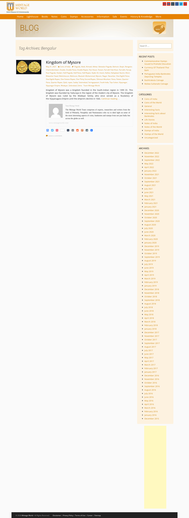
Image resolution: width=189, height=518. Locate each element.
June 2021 (149, 192)
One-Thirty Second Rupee (86, 79)
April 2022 (149, 167)
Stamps (74, 16)
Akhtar (95, 66)
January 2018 (150, 329)
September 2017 (152, 343)
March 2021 (149, 199)
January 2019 (150, 285)
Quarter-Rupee (56, 82)
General (148, 106)
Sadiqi (75, 82)
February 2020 (151, 239)
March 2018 (149, 321)
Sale (115, 16)
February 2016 (151, 411)
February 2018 (151, 325)
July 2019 (148, 264)
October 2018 (150, 296)
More (158, 16)
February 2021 (151, 203)
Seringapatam (93, 82)
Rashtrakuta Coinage (154, 80)
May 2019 (148, 271)
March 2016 (149, 408)
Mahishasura (64, 76)
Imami (101, 73)
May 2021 (148, 196)
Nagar (104, 76)
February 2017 (151, 368)
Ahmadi (89, 66)
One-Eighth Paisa (122, 76)
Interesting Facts (152, 109)
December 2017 (151, 332)
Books (45, 16)
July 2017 (148, 350)
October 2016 (150, 382)
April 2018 (149, 318)
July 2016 (148, 393)
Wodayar (64, 85)
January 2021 (150, 206)
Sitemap (97, 515)
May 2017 (148, 357)
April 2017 (149, 361)
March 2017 (149, 364)
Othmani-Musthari (103, 79)
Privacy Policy (68, 515)
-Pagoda (77, 66)
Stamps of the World (153, 134)
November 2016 (151, 379)
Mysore (99, 76)
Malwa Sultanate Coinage (156, 83)
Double (62, 70)
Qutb (65, 82)
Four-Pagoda (51, 73)
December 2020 (151, 210)
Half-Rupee (86, 73)
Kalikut (107, 73)
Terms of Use (80, 515)
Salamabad (83, 82)
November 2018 (151, 293)
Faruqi (128, 70)
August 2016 (150, 390)
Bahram (116, 66)
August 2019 (150, 260)
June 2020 (149, 232)
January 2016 (150, 415)
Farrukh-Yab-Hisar (111, 70)
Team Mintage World (91, 85)
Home (20, 16)
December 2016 (151, 375)
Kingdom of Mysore (63, 62)
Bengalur (128, 66)
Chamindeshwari (52, 70)
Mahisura (73, 76)
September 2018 (152, 300)
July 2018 (148, 307)
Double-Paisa (71, 70)
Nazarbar (111, 76)
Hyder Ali (95, 73)
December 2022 (151, 153)
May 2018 (148, 314)
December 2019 (151, 246)
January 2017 (150, 372)
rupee (70, 82)
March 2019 (149, 278)
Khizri (127, 73)
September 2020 (152, 221)
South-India (104, 82)
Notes (54, 16)
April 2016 (149, 404)
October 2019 (150, 253)
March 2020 (149, 235)
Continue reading (111, 98)
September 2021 (152, 181)
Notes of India (150, 123)
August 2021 (150, 185)
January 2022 (150, 170)
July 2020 (148, 228)
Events (123, 16)
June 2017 (149, 354)
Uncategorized (151, 137)
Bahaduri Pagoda (105, 66)
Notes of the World (153, 127)
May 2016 (148, 400)
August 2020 (150, 224)
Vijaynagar (123, 82)
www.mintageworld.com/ (59, 123)
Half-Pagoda (68, 73)
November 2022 (151, 156)
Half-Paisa (77, 73)
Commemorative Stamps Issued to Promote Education (157, 62)
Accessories (87, 16)
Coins (64, 16)
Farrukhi (122, 70)
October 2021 (150, 178)
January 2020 (150, 242)
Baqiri (122, 66)
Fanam (100, 70)
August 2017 (150, 346)
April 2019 (149, 275)
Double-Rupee (82, 70)
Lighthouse (32, 16)
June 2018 (149, 311)
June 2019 (149, 267)
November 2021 (151, 174)
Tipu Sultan (114, 82)
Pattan (118, 79)
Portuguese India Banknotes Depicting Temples (157, 75)
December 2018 (151, 289)
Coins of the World (153, 102)
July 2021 (148, 188)
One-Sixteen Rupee (68, 79)
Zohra (79, 85)
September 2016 (152, 386)
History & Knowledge (141, 16)
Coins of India (65, 66)
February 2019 (151, 282)
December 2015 (151, 418)
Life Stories (149, 119)
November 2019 (151, 250)
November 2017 (151, 336)
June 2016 (149, 397)
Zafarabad (73, 85)
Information (103, 16)
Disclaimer (57, 515)
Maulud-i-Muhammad (86, 76)
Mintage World (27, 515)
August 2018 (150, 303)
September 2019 (152, 257)
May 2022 (148, 163)
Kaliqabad (115, 73)
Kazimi (122, 73)
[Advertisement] (155, 467)
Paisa (113, 79)
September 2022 (152, 160)
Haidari (59, 73)
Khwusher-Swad (52, 76)
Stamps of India (151, 130)
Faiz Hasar (93, 70)
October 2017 (150, 339)
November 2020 (151, 214)
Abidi (83, 66)
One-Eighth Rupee (53, 79)
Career (90, 515)
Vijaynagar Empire (53, 85)
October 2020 (150, 217)
